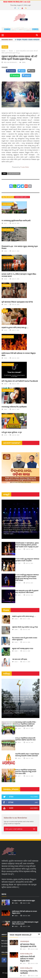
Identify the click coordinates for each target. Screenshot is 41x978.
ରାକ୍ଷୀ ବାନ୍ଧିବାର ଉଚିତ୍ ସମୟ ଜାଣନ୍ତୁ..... (15, 327)
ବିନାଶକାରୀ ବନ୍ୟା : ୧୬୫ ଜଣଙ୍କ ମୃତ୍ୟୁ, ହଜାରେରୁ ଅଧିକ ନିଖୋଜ (20, 247)
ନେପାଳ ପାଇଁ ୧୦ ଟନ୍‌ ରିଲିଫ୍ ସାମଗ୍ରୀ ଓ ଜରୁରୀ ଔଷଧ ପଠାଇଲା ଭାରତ (19, 275)
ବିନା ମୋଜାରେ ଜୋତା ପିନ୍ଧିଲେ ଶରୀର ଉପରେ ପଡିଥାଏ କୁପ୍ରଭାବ (24, 638)
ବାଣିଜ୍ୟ (6, 673)
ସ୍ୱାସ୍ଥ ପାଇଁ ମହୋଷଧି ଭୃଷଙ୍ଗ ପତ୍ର (22, 648)
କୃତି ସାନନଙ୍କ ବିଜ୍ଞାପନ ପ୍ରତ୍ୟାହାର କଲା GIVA (17, 302)
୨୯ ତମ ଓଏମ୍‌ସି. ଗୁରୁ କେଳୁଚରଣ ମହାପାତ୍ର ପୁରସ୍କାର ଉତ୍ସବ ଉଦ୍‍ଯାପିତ (27, 560)
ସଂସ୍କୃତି (6, 494)
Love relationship (14, 173)
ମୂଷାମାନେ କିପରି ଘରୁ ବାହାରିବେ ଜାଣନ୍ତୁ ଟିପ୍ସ (25, 627)
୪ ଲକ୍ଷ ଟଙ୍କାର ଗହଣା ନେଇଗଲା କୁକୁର (23, 900)
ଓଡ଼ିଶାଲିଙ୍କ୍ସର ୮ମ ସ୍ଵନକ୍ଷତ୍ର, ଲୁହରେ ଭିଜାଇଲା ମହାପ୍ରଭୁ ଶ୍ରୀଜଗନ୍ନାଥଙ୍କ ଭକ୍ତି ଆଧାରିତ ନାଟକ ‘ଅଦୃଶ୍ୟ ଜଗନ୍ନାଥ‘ (27, 545)
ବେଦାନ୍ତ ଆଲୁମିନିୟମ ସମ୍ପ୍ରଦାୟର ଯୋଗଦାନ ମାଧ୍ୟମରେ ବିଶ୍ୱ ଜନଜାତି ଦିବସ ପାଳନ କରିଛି (25, 771)
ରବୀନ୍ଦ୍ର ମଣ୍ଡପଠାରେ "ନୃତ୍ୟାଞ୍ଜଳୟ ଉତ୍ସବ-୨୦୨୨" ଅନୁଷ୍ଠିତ (18, 519)
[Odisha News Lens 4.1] (9, 851)
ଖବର (4, 894)
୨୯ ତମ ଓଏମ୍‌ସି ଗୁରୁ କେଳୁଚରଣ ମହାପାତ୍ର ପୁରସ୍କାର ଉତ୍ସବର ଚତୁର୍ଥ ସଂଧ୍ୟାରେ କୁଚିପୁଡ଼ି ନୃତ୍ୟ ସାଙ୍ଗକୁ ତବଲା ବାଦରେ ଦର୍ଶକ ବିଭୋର (27, 577)
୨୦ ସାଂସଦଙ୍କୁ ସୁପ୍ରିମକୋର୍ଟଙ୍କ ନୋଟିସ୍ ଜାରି (16, 220)
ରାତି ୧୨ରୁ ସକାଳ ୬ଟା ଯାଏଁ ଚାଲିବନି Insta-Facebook (20, 381)
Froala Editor (24, 167)
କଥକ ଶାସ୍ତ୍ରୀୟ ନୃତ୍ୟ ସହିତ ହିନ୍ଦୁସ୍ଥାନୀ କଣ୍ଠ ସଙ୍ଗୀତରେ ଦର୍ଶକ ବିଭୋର (26, 591)
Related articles (7, 197)
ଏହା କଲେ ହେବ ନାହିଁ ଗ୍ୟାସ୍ (19, 659)
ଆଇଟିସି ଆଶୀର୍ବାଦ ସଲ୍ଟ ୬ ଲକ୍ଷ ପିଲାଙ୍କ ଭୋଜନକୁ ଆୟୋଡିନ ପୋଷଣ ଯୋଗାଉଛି (27, 755)
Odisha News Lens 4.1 (22, 197)
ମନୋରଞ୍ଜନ (6, 285)
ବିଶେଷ (4, 47)
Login (29, 5)
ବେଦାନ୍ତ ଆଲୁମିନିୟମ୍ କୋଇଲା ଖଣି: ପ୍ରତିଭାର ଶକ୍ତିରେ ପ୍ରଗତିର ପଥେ (25, 739)
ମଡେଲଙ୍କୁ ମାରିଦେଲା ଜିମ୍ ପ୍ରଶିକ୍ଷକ (14, 407)
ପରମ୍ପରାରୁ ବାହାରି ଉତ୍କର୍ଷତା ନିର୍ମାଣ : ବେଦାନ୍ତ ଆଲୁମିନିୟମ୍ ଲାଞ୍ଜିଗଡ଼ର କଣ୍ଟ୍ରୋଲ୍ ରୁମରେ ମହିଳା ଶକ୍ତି (25, 724)
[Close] (39, 934)
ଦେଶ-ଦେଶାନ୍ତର (8, 204)
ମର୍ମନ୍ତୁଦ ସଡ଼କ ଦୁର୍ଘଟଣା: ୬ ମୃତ (12, 432)
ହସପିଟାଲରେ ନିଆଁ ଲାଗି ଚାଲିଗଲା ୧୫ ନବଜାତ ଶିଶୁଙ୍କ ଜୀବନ (19, 354)
